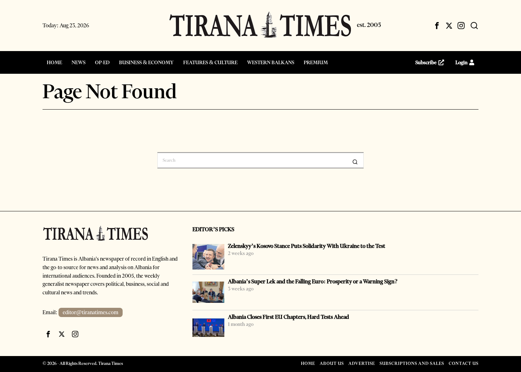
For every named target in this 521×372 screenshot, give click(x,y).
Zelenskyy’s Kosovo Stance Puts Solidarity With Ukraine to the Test (306, 246)
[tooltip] (437, 26)
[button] (355, 161)
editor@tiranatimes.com (90, 312)
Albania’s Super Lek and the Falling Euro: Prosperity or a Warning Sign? (313, 281)
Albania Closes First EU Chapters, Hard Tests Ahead (288, 316)
